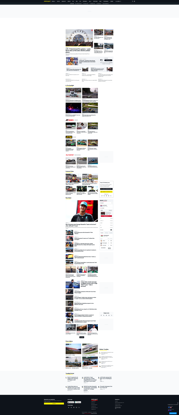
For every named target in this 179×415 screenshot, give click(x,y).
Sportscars (95, 1)
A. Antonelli (104, 245)
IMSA (76, 1)
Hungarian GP (106, 235)
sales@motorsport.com (118, 405)
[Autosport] (70, 155)
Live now (111, 227)
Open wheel (85, 1)
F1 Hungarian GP (99, 3)
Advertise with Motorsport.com (119, 402)
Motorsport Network (87, 413)
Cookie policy (90, 412)
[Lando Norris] (101, 240)
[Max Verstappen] (101, 243)
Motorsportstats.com (94, 407)
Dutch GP (105, 205)
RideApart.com (93, 409)
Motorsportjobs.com (94, 404)
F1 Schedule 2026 (85, 3)
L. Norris (103, 240)
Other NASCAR (105, 1)
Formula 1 (53, 1)
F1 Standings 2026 (92, 3)
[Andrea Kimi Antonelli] (101, 245)
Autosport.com (93, 406)
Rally (90, 1)
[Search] (133, 1)
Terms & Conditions (84, 412)
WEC (73, 1)
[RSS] (111, 196)
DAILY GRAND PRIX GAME (78, 3)
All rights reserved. (94, 413)
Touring (111, 1)
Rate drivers (103, 247)
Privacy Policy (94, 412)
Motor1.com (93, 403)
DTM (80, 1)
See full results (109, 248)
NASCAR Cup (64, 1)
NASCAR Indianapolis (106, 3)
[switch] (111, 229)
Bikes (100, 1)
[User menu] (134, 1)
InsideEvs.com (93, 401)
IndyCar (69, 1)
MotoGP (58, 1)
